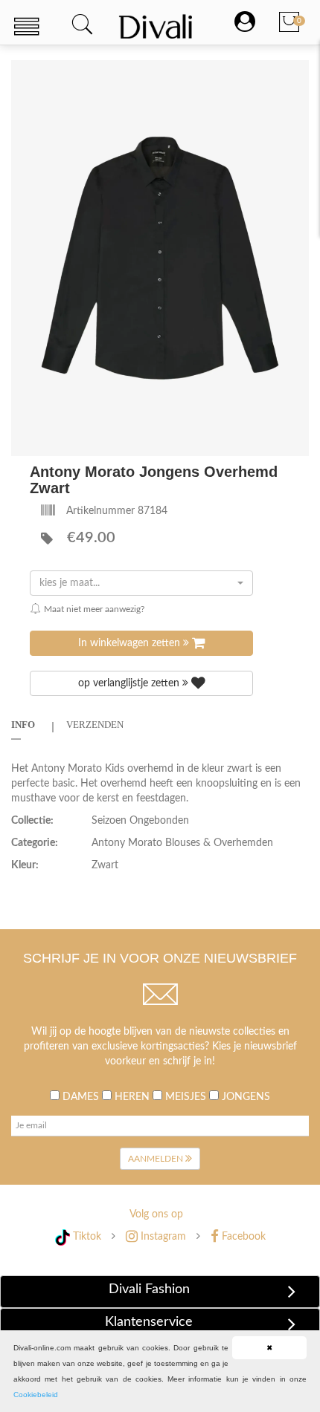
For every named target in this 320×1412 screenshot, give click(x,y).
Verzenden (95, 724)
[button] (295, 73)
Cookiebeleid (35, 1394)
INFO (23, 724)
